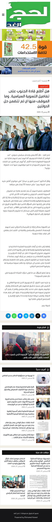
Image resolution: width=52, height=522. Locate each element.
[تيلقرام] (8, 315)
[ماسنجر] (20, 315)
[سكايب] (26, 315)
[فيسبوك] (43, 315)
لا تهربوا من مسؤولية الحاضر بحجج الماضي (18, 376)
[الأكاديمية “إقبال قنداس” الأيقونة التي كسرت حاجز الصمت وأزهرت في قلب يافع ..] (26, 346)
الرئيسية (45, 81)
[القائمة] (3, 15)
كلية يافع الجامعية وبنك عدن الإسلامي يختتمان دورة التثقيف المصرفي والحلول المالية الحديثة (19, 389)
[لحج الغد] (28, 14)
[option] (26, 346)
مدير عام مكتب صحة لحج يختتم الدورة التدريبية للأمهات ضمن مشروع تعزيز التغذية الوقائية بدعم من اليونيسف (19, 401)
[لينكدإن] (31, 315)
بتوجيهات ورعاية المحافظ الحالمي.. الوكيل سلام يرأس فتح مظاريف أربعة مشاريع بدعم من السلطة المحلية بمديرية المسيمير (40, 463)
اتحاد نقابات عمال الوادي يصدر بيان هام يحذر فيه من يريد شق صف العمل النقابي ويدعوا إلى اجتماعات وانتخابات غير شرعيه (18, 425)
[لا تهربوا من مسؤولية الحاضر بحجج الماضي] (43, 379)
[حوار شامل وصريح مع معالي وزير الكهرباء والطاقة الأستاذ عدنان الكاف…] (43, 438)
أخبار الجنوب (36, 81)
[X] (37, 315)
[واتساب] (14, 315)
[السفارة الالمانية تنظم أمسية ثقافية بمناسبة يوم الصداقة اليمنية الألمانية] (43, 415)
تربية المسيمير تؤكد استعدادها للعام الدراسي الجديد (15, 493)
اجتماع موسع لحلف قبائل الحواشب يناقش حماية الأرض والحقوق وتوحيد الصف (14, 461)
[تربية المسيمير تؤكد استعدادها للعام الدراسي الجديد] (13, 481)
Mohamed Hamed (30, 517)
